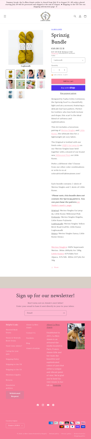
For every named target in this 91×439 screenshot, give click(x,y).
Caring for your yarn (12, 353)
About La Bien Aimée (32, 326)
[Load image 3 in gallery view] (30, 74)
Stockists (30, 338)
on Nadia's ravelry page (65, 204)
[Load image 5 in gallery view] (10, 84)
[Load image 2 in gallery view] (20, 74)
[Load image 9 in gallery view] (10, 94)
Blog (28, 343)
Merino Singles (68, 130)
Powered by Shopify (40, 434)
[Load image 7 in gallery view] (30, 84)
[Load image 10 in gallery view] (20, 94)
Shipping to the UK (14, 364)
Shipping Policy (12, 359)
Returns (9, 380)
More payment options (68, 93)
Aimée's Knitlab (33, 348)
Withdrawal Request (15, 395)
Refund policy (54, 434)
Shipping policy (79, 436)
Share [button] (56, 267)
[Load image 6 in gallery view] (20, 84)
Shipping (54, 53)
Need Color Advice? (14, 346)
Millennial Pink (62, 155)
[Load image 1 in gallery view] (10, 74)
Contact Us (30, 332)
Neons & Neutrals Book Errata (13, 339)
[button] (4, 16)
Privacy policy (66, 434)
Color (53, 56)
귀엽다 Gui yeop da (70, 145)
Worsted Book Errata (12, 331)
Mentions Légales (13, 374)
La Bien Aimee (28, 434)
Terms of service (79, 434)
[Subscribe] (63, 313)
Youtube (57, 385)
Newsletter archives (10, 387)
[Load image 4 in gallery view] (41, 74)
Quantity (54, 65)
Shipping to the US (14, 369)
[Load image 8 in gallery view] (41, 84)
